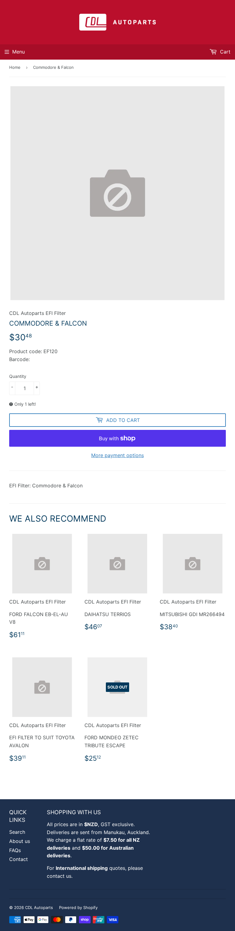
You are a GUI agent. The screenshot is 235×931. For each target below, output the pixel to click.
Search (17, 832)
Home (15, 67)
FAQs (15, 850)
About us (19, 841)
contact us (59, 876)
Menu (18, 52)
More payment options (117, 455)
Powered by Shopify (78, 907)
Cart (224, 52)
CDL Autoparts (39, 907)
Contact (18, 859)
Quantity (17, 376)
